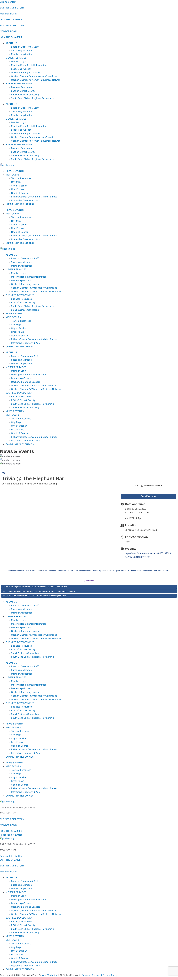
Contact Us (124, 571)
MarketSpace (99, 571)
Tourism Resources (21, 178)
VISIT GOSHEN (13, 174)
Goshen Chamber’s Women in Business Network (36, 79)
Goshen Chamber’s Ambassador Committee (34, 76)
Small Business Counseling (25, 94)
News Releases (33, 571)
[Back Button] (3, 473)
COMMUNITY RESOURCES (20, 204)
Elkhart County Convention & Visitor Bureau (34, 196)
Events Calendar (48, 571)
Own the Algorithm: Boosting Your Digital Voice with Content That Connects (42, 591)
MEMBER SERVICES (16, 57)
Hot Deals (62, 571)
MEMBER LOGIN (8, 13)
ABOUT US (11, 43)
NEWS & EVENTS (15, 171)
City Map (16, 181)
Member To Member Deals (79, 571)
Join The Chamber (162, 571)
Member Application (21, 54)
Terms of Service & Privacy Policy (100, 975)
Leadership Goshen (21, 68)
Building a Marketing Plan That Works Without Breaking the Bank (37, 596)
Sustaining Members (21, 50)
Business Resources (21, 87)
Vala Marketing (50, 975)
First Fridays (17, 189)
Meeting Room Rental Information (28, 65)
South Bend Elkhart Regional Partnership (32, 98)
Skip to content (8, 1)
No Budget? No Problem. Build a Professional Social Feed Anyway (38, 587)
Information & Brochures (141, 571)
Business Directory (16, 571)
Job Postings (112, 571)
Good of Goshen (20, 193)
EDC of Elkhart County (23, 90)
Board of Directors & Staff (25, 46)
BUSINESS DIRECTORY (12, 7)
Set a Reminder (148, 496)
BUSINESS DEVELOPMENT (20, 83)
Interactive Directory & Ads (25, 200)
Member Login (18, 61)
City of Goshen (19, 185)
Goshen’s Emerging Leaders (25, 72)
